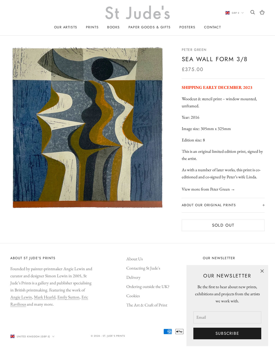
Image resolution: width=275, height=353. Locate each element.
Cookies (133, 295)
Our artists (65, 27)
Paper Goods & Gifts (149, 27)
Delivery (133, 277)
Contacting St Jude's (143, 268)
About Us (134, 259)
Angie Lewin (21, 297)
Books (113, 27)
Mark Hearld (44, 297)
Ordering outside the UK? (148, 286)
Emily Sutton (68, 297)
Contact (212, 27)
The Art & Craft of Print (146, 305)
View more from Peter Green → (208, 189)
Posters (187, 27)
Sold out (223, 225)
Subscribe (227, 333)
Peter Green (194, 49)
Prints (92, 27)
